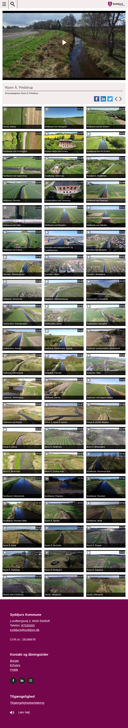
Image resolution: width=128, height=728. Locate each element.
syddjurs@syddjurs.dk (24, 630)
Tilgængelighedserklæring (27, 702)
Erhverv (15, 665)
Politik (14, 669)
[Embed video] (118, 99)
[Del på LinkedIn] (104, 99)
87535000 (28, 625)
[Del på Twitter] (110, 99)
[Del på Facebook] (97, 99)
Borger (14, 660)
